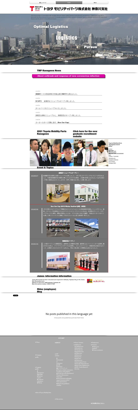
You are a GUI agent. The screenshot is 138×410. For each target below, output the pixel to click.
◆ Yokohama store (79, 347)
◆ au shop (77, 369)
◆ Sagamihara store (79, 352)
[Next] (129, 39)
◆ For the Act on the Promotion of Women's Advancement (64, 374)
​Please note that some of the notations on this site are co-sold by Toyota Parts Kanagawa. (61, 86)
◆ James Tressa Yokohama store (82, 366)
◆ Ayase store (78, 359)
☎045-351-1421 (112, 151)
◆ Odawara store (78, 360)
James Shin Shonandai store (82, 364)
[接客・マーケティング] (68, 60)
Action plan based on (61, 382)
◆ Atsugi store (78, 357)
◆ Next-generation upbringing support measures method (63, 379)
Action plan (59, 377)
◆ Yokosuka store (79, 350)
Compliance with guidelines (63, 372)
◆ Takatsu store (78, 353)
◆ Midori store (78, 355)
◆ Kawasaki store (78, 348)
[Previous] (8, 39)
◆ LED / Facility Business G (81, 367)
